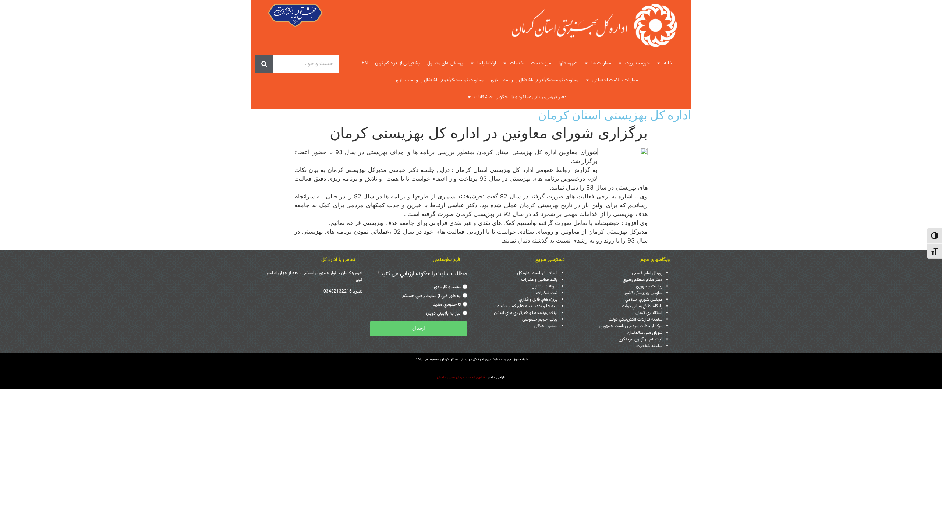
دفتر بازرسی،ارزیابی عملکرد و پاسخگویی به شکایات (520, 97)
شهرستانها (568, 63)
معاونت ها (601, 63)
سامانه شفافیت (649, 346)
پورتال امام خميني (647, 273)
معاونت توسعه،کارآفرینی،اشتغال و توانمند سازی (534, 80)
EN (365, 63)
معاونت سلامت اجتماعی (615, 80)
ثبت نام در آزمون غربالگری (640, 339)
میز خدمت (541, 63)
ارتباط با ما (486, 63)
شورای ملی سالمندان (644, 332)
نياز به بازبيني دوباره (443, 313)
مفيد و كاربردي (447, 287)
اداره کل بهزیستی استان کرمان (614, 115)
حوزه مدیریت (637, 63)
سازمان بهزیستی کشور (643, 293)
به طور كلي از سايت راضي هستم (431, 296)
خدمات (517, 63)
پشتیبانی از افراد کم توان (397, 63)
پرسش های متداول (445, 63)
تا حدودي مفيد (447, 304)
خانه (668, 63)
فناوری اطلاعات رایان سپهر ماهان (461, 377)
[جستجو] (264, 64)
